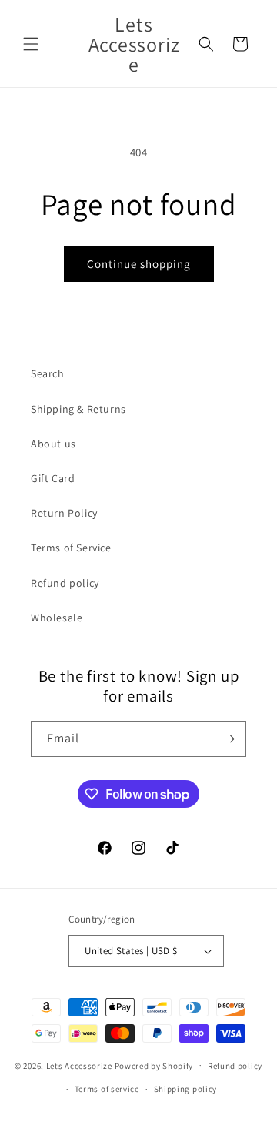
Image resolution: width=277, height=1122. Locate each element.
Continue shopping (139, 263)
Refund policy (65, 583)
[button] (31, 44)
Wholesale (56, 618)
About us (53, 443)
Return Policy (64, 513)
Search (48, 373)
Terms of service (107, 1088)
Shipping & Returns (78, 409)
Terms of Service (71, 547)
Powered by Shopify (154, 1065)
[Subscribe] (228, 739)
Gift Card (53, 478)
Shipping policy (186, 1088)
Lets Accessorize (79, 1065)
